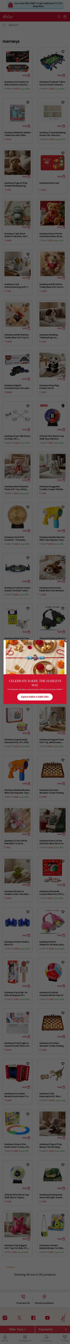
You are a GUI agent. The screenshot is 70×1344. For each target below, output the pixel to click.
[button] (66, 640)
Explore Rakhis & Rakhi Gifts (35, 697)
